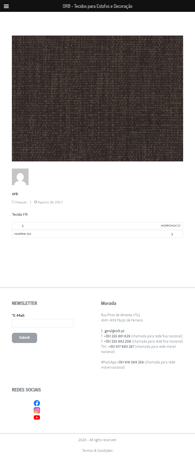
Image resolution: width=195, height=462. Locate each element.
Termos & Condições (97, 450)
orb (15, 193)
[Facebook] (36, 403)
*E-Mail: (18, 315)
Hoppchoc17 (170, 225)
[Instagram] (36, 410)
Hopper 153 (23, 234)
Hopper (21, 202)
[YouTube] (36, 417)
